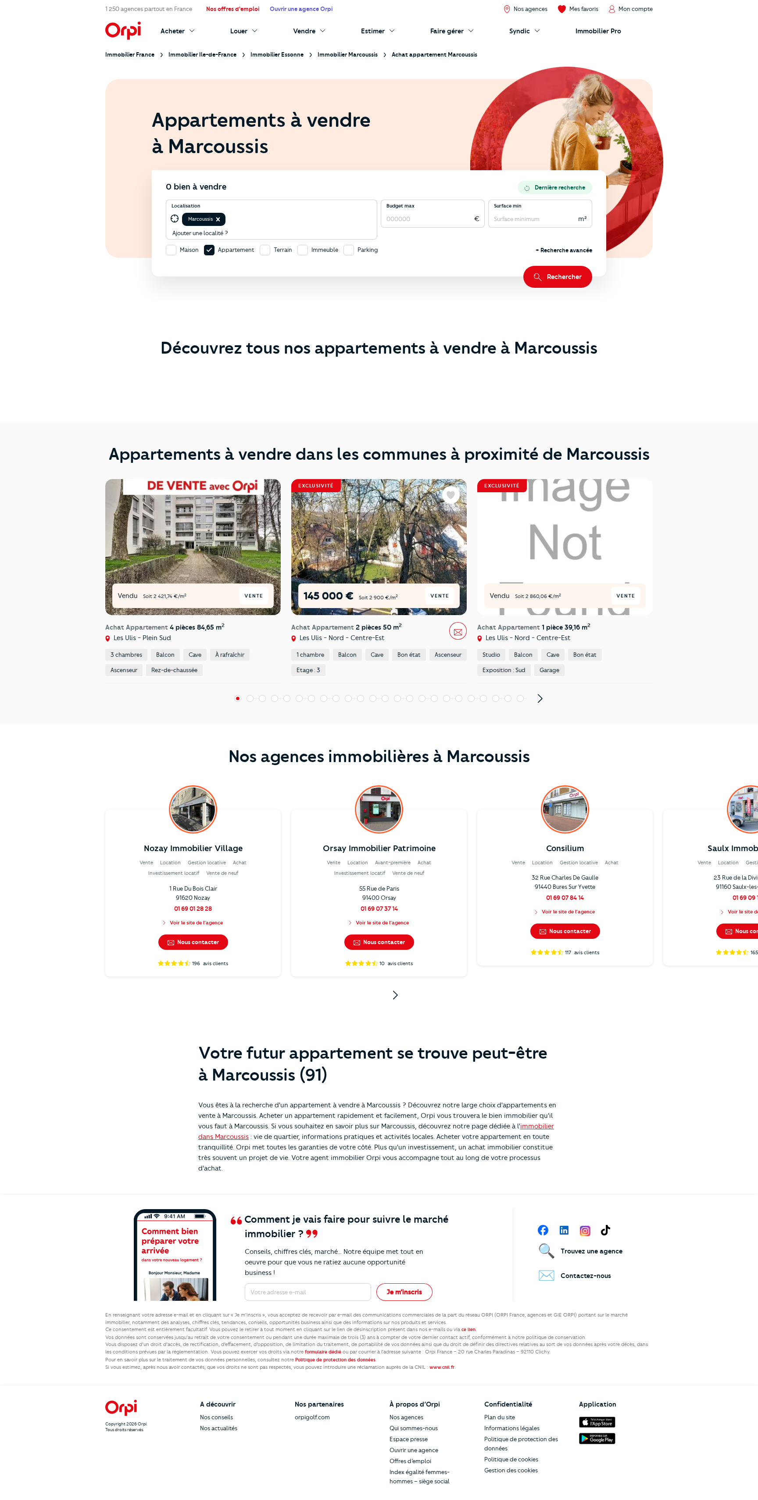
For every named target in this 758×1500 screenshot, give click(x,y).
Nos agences (406, 1417)
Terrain (283, 249)
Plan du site (499, 1417)
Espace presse (409, 1439)
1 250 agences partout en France (148, 8)
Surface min (508, 206)
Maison (189, 249)
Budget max (400, 206)
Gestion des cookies (511, 1470)
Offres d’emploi (410, 1460)
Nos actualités (218, 1428)
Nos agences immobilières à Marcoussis (379, 756)
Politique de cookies (511, 1459)
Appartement (236, 249)
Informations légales (512, 1428)
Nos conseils (216, 1417)
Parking (368, 249)
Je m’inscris (404, 1292)
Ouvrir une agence (414, 1449)
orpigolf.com (312, 1417)
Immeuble (324, 249)
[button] (218, 219)
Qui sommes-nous (414, 1428)
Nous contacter (197, 941)
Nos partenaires (319, 1404)
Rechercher (564, 277)
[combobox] (228, 219)
